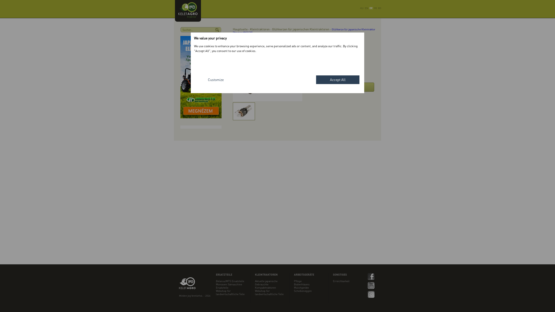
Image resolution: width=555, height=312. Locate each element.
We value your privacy (210, 38)
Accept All (338, 79)
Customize (216, 79)
